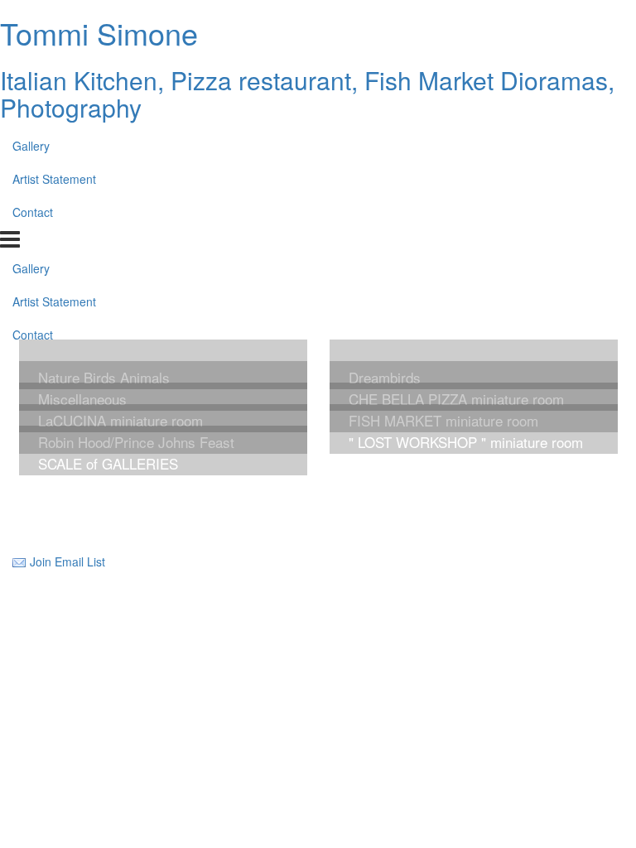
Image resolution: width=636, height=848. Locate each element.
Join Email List (67, 561)
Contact (32, 212)
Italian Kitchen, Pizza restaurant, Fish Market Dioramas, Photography (307, 93)
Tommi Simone (99, 33)
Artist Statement (54, 179)
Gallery (31, 145)
